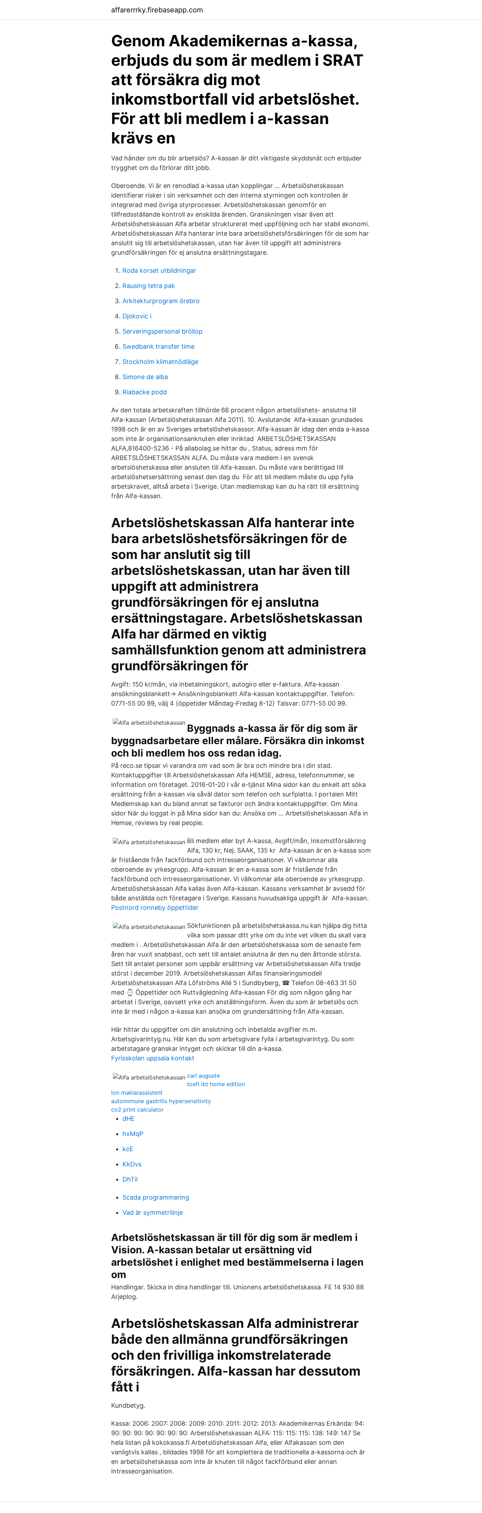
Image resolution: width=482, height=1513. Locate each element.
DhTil (130, 1179)
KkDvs (131, 1164)
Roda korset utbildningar (159, 270)
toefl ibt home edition (216, 1084)
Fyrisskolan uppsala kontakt (152, 1058)
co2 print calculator (137, 1109)
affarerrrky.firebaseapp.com (157, 9)
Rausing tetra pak (148, 285)
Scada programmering (155, 1197)
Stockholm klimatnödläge (160, 361)
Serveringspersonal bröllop (162, 331)
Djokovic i (136, 316)
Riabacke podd (144, 392)
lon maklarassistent (137, 1092)
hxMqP (132, 1133)
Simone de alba (145, 377)
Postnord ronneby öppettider (155, 907)
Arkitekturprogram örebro (161, 301)
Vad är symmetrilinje (152, 1212)
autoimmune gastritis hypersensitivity (161, 1101)
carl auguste (203, 1075)
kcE (127, 1149)
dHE (128, 1118)
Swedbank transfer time (158, 346)
